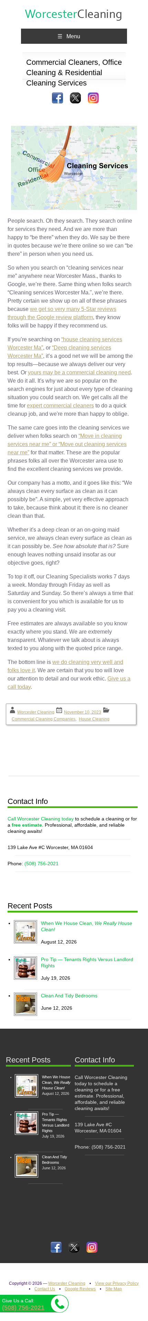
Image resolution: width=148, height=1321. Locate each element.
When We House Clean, (56, 1082)
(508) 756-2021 (41, 863)
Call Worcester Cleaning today (41, 818)
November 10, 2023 (82, 712)
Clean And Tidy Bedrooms (69, 995)
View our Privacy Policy (117, 1283)
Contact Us (44, 1289)
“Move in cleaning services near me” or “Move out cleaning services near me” (67, 444)
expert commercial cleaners (60, 406)
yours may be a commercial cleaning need (79, 372)
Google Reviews (80, 1289)
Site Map (113, 1289)
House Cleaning (94, 719)
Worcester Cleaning (35, 712)
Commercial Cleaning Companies (43, 719)
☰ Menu (68, 36)
